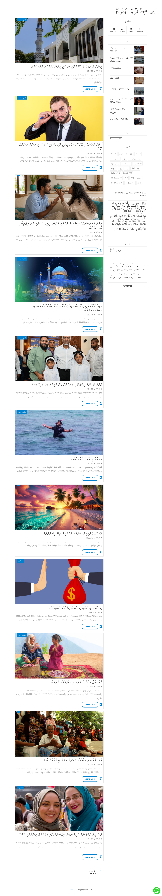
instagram (113, 32)
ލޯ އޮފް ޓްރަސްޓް (127, 173)
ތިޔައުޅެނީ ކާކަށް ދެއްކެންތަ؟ (86, 458)
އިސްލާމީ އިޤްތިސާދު (134, 159)
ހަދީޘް (121, 154)
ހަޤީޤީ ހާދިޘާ (129, 154)
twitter (131, 32)
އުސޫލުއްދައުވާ (126, 163)
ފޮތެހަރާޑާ (112, 249)
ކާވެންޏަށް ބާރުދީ (114, 78)
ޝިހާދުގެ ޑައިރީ (130, 183)
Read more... (90, 89)
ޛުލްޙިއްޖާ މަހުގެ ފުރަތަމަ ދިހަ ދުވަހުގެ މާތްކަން (76, 681)
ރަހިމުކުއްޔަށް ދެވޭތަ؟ (115, 68)
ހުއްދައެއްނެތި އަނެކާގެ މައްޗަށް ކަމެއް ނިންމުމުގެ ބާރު (73, 759)
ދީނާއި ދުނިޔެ (21, 20)
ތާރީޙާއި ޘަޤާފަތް (115, 173)
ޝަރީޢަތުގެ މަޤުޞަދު (117, 183)
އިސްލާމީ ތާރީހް (115, 163)
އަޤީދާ (20, 561)
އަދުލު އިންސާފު (115, 159)
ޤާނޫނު (132, 178)
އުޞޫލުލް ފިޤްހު (137, 163)
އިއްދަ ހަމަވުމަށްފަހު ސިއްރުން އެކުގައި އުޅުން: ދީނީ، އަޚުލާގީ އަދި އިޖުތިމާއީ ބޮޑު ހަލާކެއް (60, 225)
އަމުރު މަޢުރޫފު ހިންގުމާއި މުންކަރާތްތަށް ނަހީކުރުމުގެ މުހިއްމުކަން (66, 384)
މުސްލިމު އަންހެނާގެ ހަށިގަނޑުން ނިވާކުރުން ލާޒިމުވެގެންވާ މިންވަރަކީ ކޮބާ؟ (60, 834)
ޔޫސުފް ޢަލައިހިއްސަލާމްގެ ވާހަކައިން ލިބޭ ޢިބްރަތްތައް (72, 533)
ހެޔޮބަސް (138, 154)
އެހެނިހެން (113, 168)
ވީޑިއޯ (120, 168)
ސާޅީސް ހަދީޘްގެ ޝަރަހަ (116, 251)
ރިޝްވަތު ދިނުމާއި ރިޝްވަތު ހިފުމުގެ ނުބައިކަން (76, 607)
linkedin (122, 32)
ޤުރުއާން (139, 178)
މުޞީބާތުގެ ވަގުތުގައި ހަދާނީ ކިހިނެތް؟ (120, 88)
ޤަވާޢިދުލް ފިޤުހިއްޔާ (116, 178)
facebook (140, 32)
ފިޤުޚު (126, 168)
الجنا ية (113, 154)
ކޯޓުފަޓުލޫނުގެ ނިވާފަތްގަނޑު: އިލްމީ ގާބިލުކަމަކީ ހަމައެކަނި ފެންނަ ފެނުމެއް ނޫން (60, 146)
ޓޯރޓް (139, 183)
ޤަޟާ (126, 178)
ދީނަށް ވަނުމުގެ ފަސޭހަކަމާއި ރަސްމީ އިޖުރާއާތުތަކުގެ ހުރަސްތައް (66, 66)
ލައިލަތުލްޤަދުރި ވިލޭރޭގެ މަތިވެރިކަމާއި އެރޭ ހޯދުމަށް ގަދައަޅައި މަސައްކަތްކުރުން (67, 308)
